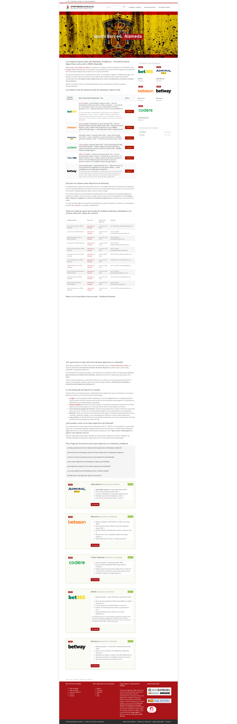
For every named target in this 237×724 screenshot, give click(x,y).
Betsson (81, 124)
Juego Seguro (135, 712)
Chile (98, 696)
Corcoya (154, 135)
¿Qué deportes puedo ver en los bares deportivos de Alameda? (89, 466)
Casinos (71, 694)
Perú (98, 694)
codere (127, 265)
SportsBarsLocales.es (82, 67)
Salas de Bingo (73, 690)
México (99, 688)
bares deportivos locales (119, 365)
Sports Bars (69, 679)
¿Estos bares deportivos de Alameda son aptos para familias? (88, 462)
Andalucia (83, 679)
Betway (81, 165)
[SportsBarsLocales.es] (80, 7)
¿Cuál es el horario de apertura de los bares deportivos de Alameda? (90, 457)
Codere (81, 145)
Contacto (168, 722)
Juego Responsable (158, 722)
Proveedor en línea (164, 7)
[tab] (100, 448)
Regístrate (129, 111)
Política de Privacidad (129, 722)
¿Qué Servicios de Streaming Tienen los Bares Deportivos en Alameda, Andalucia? (95, 452)
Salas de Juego (73, 688)
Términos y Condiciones (144, 722)
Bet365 (81, 103)
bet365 (80, 114)
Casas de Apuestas (75, 692)
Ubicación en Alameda (90, 227)
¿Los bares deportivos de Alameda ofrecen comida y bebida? (88, 471)
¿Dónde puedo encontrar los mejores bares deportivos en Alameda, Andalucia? (94, 448)
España (68, 70)
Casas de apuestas (150, 7)
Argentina (99, 692)
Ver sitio (94, 504)
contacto (77, 205)
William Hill (82, 154)
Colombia (99, 690)
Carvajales (154, 132)
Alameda (116, 484)
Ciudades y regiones (135, 7)
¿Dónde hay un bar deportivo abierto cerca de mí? (84, 475)
